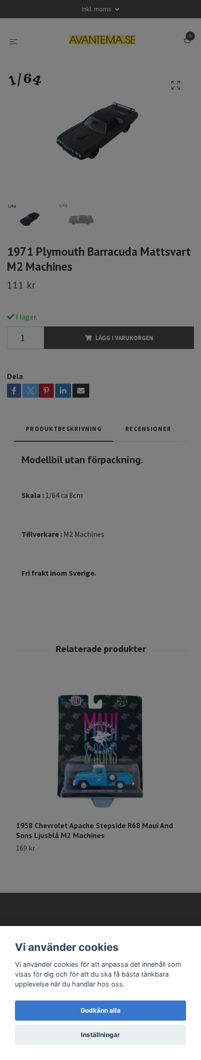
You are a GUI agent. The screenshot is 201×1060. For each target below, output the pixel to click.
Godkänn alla (100, 1010)
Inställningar (100, 1034)
